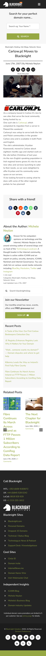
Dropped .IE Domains (17, 531)
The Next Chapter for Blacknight (34, 403)
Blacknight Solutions (13, 629)
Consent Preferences (23, 631)
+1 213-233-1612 (15, 500)
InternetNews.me (16, 568)
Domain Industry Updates (19, 605)
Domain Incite (14, 563)
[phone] (29, 643)
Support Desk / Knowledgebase (22, 545)
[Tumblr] (35, 208)
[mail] (23, 643)
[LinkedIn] (23, 69)
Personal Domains (16, 526)
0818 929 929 (17, 496)
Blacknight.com (15, 521)
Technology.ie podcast (27, 249)
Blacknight (9, 47)
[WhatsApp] (28, 69)
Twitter (33, 268)
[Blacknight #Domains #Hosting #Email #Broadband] (16, 505)
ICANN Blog (13, 591)
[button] (5, 430)
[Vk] (23, 213)
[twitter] (20, 637)
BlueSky (15, 268)
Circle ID (12, 558)
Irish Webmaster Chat (18, 578)
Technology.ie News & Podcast (22, 540)
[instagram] (32, 637)
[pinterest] (38, 637)
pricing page (27, 616)
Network (32, 47)
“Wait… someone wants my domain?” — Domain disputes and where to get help (22, 353)
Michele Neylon (32, 63)
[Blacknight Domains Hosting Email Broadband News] (12, 3)
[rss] (14, 637)
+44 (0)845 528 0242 (17, 492)
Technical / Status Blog (18, 535)
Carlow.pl (22, 122)
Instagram (8, 271)
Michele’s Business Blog (19, 600)
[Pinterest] (17, 213)
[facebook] (7, 637)
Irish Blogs (24, 47)
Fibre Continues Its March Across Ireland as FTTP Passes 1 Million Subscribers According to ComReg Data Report (12, 403)
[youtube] (26, 637)
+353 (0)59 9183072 (18, 489)
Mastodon (24, 268)
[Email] (33, 69)
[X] (18, 69)
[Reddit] (20, 208)
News (39, 47)
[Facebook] (13, 69)
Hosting (17, 47)
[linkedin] (17, 643)
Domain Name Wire (17, 573)
